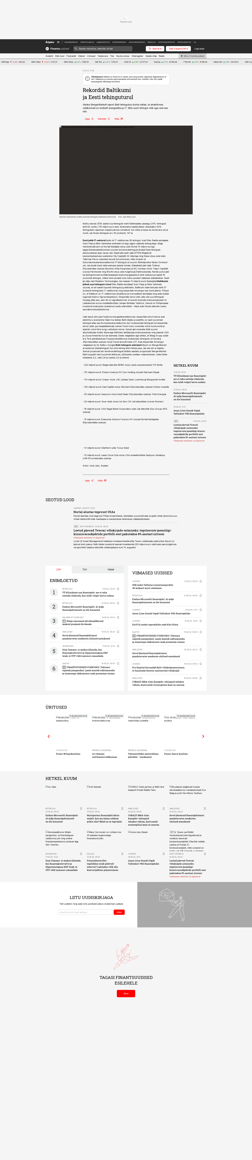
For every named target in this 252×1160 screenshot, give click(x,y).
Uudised (77, 508)
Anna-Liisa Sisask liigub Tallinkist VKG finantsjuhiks (161, 613)
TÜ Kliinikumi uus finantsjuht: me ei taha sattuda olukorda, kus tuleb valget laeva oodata (190, 378)
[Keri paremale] (203, 736)
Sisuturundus (122, 56)
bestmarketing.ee (119, 42)
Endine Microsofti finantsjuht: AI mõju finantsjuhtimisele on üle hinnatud (190, 396)
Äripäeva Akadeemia (101, 750)
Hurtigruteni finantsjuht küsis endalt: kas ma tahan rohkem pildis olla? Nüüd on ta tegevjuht (104, 818)
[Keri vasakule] (49, 736)
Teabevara (102, 56)
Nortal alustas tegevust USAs (94, 512)
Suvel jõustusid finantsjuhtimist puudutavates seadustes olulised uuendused (186, 818)
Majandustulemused (72, 617)
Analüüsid (67, 632)
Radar (162, 56)
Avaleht (49, 56)
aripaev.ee (152, 42)
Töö (112, 56)
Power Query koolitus (176, 753)
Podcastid (71, 56)
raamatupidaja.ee (71, 42)
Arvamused (68, 646)
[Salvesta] (118, 588)
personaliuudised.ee (137, 42)
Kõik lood (59, 56)
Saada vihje (151, 56)
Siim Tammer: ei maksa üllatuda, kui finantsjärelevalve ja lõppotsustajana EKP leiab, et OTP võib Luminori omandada (85, 652)
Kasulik (90, 854)
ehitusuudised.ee (184, 42)
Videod (81, 56)
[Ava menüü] (58, 42)
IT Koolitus (61, 750)
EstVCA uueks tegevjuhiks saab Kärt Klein (155, 624)
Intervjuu (67, 589)
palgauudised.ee (103, 42)
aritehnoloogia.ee (87, 42)
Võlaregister (137, 56)
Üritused (91, 56)
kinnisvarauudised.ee (166, 42)
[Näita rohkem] (195, 42)
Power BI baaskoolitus (68, 753)
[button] (85, 912)
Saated (65, 663)
